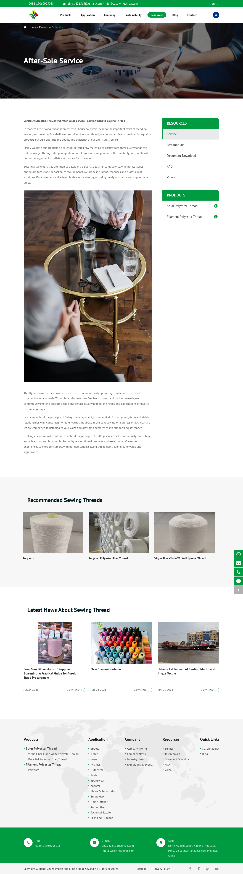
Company (133, 739)
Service (59, 27)
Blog (205, 754)
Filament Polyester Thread (185, 217)
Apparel (95, 786)
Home (32, 27)
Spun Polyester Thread (182, 206)
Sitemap (142, 868)
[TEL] (238, 572)
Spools (95, 748)
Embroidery (97, 796)
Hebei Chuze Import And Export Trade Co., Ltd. (66, 868)
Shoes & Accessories (103, 791)
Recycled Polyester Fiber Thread (108, 558)
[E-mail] (238, 563)
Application (98, 739)
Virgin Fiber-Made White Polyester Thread (180, 558)
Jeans (94, 759)
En (213, 3)
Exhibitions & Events (140, 764)
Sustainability (210, 748)
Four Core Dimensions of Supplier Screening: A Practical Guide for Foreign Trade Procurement (51, 673)
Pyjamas (96, 764)
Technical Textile (101, 812)
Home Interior (99, 802)
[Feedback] (238, 581)
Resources (45, 27)
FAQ (170, 166)
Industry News (135, 759)
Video (171, 177)
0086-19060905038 (41, 4)
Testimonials (175, 145)
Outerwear (97, 770)
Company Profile (137, 748)
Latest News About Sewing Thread (68, 609)
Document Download (181, 156)
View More (73, 690)
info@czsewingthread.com (122, 4)
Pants (94, 775)
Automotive (98, 807)
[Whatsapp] (238, 554)
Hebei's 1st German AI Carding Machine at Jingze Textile (186, 671)
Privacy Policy (162, 868)
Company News (136, 754)
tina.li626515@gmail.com (85, 4)
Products (176, 195)
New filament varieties (106, 669)
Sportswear (97, 780)
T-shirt (94, 754)
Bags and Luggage (102, 818)
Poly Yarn (28, 558)
